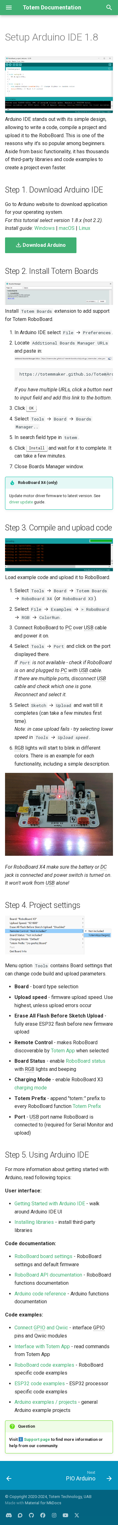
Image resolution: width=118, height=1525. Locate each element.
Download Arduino (43, 245)
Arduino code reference (40, 1294)
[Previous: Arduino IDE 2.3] (9, 1477)
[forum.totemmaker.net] (20, 1515)
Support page (37, 1439)
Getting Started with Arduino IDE (49, 1204)
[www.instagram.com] (54, 1515)
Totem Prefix (87, 1106)
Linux (84, 228)
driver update (21, 502)
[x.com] (77, 1515)
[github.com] (31, 1515)
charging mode (30, 1088)
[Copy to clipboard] (106, 374)
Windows (44, 228)
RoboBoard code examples (44, 1365)
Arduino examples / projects (45, 1402)
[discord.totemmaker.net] (9, 1515)
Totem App (63, 1051)
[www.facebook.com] (43, 1515)
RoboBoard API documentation (48, 1275)
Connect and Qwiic (41, 1328)
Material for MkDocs (43, 1503)
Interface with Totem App (42, 1346)
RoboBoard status (85, 1061)
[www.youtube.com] (65, 1515)
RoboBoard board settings (43, 1256)
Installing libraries (34, 1222)
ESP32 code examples (39, 1384)
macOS (67, 228)
